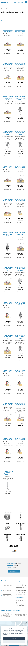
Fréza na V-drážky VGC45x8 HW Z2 (20, 200)
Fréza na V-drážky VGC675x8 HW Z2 (8, 438)
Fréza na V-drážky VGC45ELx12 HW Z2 (8, 269)
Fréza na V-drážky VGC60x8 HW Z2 (8, 370)
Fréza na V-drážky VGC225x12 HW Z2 (20, 30)
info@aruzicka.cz (7, 594)
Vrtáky (21, 512)
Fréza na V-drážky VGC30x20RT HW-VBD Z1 (8, 98)
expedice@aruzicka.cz (22, 587)
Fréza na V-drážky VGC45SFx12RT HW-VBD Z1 (20, 269)
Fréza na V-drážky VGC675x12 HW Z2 (20, 438)
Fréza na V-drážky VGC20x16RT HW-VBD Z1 (20, 98)
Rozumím (14, 638)
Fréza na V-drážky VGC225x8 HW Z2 (8, 30)
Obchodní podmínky (21, 604)
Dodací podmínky (20, 605)
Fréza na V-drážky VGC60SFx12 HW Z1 (20, 405)
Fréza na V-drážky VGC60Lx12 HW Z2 (20, 64)
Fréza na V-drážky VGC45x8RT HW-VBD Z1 (8, 234)
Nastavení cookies (14, 641)
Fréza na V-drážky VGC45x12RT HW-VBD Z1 (20, 303)
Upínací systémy (20, 534)
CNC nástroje (7, 534)
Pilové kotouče (7, 512)
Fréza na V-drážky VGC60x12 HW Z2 (20, 370)
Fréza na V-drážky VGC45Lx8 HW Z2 (8, 200)
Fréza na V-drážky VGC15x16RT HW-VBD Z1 (8, 132)
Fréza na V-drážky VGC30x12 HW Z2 (8, 64)
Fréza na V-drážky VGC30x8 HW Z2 (8, 166)
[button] (4, 21)
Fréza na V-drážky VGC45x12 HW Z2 (8, 302)
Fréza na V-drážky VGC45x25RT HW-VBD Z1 (20, 337)
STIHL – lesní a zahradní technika (14, 546)
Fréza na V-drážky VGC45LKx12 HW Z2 (20, 234)
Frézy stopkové (20, 523)
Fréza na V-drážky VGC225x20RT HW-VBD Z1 (20, 132)
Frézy (7, 523)
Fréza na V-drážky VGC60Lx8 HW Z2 (8, 404)
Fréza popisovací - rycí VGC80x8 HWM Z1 (8, 473)
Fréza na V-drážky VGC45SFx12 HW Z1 (8, 337)
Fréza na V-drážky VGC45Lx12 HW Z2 (20, 166)
